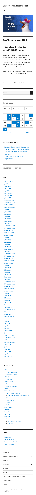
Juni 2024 (7, 240)
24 (9, 126)
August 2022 (8, 291)
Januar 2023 (8, 279)
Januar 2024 (8, 251)
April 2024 (7, 244)
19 (18, 122)
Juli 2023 (7, 265)
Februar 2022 (8, 305)
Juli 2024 (7, 237)
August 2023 (8, 263)
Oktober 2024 (9, 230)
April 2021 (7, 326)
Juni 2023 (7, 268)
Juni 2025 (7, 212)
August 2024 (8, 235)
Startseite (6, 485)
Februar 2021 (8, 330)
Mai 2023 (7, 270)
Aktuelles (20, 82)
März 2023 (7, 274)
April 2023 (7, 272)
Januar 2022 (8, 307)
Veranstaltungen (11, 374)
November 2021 (9, 312)
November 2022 (9, 284)
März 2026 (8, 193)
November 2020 (9, 337)
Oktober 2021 (8, 314)
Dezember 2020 (9, 335)
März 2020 (8, 356)
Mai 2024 (7, 242)
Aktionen (7, 370)
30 (5, 129)
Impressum (10, 419)
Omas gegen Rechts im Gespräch (18, 395)
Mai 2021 (7, 323)
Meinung (9, 379)
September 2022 (9, 288)
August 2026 (8, 181)
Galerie (6, 384)
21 (26, 122)
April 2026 (7, 191)
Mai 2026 (7, 188)
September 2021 (9, 316)
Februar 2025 (8, 221)
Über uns (7, 416)
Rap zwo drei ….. (9, 159)
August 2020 (8, 344)
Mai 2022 (7, 298)
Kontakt (10, 423)
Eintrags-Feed (9, 439)
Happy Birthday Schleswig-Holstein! (16, 149)
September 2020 (9, 342)
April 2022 (7, 300)
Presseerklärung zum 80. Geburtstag (16, 147)
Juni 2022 (7, 295)
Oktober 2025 (9, 205)
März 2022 (8, 302)
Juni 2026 (7, 186)
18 (13, 122)
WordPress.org (9, 444)
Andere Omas (8, 381)
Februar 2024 (8, 249)
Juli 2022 (7, 293)
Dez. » (27, 133)
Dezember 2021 (9, 309)
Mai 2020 (7, 351)
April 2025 (7, 216)
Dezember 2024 (9, 226)
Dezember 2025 (9, 200)
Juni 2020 (7, 349)
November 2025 (9, 202)
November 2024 (9, 228)
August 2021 (8, 319)
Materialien (10, 400)
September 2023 (9, 261)
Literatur (9, 398)
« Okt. (9, 133)
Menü (5, 10)
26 (18, 126)
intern (6, 388)
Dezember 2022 (9, 281)
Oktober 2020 (9, 340)
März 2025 (8, 219)
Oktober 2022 (9, 286)
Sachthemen (8, 412)
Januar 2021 (8, 333)
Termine (7, 414)
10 (9, 119)
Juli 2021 (7, 321)
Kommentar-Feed (10, 442)
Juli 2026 (7, 184)
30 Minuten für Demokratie (13, 156)
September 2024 (9, 233)
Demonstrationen (12, 372)
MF (3, 82)
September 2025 (9, 207)
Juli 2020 (7, 347)
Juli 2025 (7, 209)
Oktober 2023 (8, 258)
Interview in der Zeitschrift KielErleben (15, 49)
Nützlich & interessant (11, 391)
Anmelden (7, 437)
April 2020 (7, 354)
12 (18, 119)
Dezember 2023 (9, 254)
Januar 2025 (8, 223)
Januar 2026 (8, 198)
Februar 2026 (8, 195)
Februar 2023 (8, 277)
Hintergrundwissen (10, 386)
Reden (8, 402)
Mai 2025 (7, 214)
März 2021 (7, 328)
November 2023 (9, 256)
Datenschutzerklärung (15, 421)
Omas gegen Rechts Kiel (15, 6)
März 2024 (8, 247)
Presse (25, 82)
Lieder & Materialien (13, 393)
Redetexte (9, 405)
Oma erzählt (8, 407)
